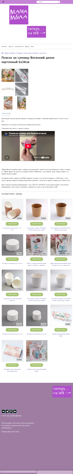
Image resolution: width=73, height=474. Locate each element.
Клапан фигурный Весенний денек (60, 335)
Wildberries (38, 172)
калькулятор (19, 46)
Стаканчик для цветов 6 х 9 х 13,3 (12, 229)
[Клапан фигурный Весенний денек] (61, 315)
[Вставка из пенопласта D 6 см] (37, 315)
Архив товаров (9, 53)
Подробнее (12, 224)
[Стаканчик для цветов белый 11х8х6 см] (12, 280)
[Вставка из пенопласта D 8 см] (12, 315)
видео (27, 46)
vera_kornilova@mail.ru (14, 416)
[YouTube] (15, 411)
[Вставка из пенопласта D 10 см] (12, 245)
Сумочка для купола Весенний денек (36, 370)
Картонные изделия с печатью (35, 53)
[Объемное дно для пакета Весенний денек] (12, 351)
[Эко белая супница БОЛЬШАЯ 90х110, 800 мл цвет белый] (61, 280)
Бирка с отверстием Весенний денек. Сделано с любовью (36, 264)
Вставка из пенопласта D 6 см (36, 334)
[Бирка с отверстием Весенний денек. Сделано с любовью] (37, 245)
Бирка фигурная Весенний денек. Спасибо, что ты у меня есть (60, 264)
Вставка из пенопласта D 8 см (12, 334)
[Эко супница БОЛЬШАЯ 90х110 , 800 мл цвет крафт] (61, 210)
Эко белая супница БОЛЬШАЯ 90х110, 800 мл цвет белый (60, 300)
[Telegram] (7, 411)
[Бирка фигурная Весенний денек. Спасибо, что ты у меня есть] (61, 245)
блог (32, 46)
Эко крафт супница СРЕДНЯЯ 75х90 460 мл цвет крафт (36, 229)
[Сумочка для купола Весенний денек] (37, 351)
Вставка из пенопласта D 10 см (12, 263)
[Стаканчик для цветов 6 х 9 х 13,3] (12, 210)
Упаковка (19, 53)
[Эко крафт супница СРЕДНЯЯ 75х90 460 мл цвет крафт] (37, 210)
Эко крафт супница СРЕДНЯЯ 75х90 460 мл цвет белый (36, 300)
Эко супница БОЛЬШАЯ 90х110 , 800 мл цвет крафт (61, 229)
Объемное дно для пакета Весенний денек (12, 370)
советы (10, 46)
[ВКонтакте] (3, 411)
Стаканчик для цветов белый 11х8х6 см (12, 300)
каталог (4, 46)
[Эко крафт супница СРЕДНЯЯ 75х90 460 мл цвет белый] (37, 280)
